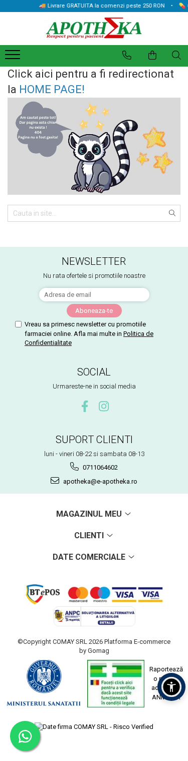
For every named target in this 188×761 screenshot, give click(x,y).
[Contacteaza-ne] (126, 55)
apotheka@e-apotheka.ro (99, 481)
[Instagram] (103, 406)
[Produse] (14, 57)
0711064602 (99, 467)
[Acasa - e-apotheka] (94, 29)
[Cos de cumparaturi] (152, 55)
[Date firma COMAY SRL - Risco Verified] (94, 727)
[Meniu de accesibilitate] (171, 687)
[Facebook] (84, 406)
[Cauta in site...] (176, 55)
